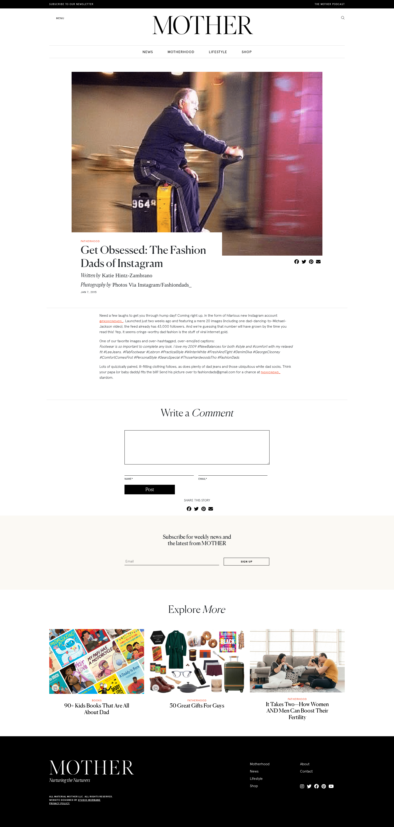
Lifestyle (218, 51)
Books (97, 700)
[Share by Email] (318, 262)
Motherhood (181, 51)
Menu (60, 18)
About (304, 764)
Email (202, 478)
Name (128, 478)
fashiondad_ (270, 372)
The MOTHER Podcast (330, 4)
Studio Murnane (89, 799)
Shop (247, 51)
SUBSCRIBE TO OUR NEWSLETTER (71, 4)
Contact (306, 771)
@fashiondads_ (111, 321)
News (148, 51)
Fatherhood (197, 700)
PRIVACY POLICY (59, 803)
